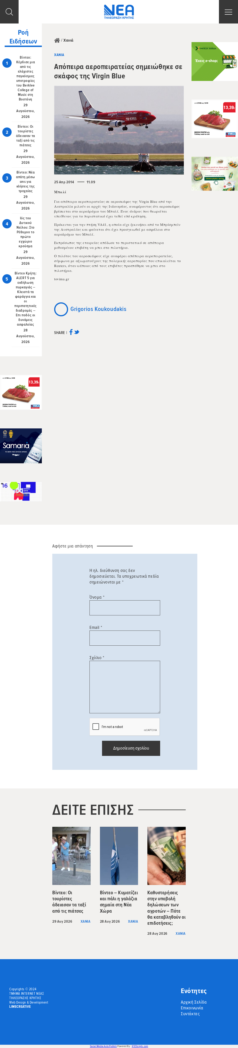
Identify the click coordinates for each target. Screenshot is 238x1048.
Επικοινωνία (192, 1008)
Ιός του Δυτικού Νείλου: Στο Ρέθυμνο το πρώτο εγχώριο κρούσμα (26, 232)
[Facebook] (71, 333)
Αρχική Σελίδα (194, 1002)
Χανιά (68, 40)
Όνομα (96, 597)
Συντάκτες (190, 1014)
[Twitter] (76, 333)
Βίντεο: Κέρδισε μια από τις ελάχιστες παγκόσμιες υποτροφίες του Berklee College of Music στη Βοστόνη (25, 78)
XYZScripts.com (140, 1046)
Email (95, 627)
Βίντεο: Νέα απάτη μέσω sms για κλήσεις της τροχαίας (25, 181)
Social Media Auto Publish (103, 1046)
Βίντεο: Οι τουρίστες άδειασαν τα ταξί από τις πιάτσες (25, 135)
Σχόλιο (96, 658)
